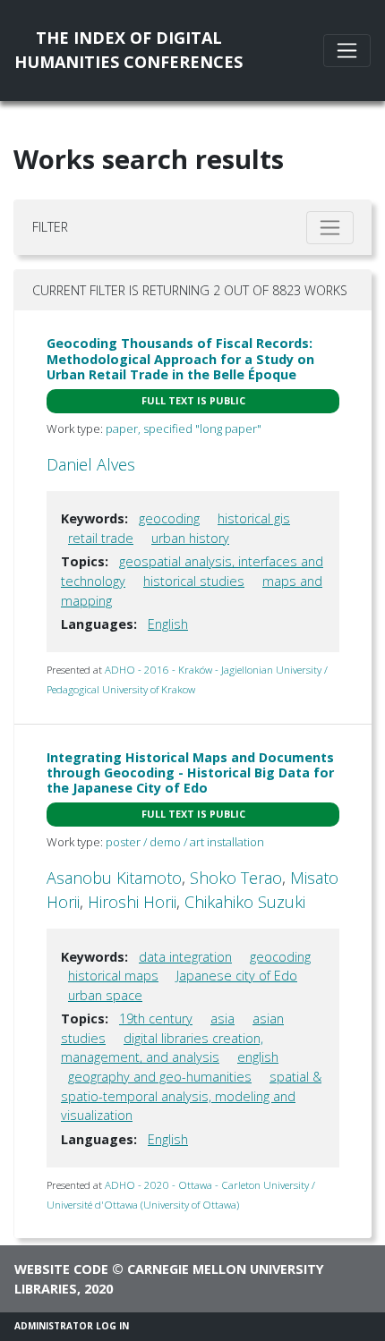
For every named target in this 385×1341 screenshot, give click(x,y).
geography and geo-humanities (160, 1076)
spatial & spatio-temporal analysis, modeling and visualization (191, 1096)
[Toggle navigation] (347, 50)
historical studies (193, 581)
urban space (105, 995)
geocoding (169, 518)
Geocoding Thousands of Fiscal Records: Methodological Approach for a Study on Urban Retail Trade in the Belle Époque (180, 359)
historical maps (113, 975)
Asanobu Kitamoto (114, 877)
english (257, 1056)
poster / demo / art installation (185, 842)
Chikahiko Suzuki (244, 901)
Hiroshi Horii (132, 901)
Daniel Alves (91, 464)
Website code (61, 1268)
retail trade (100, 538)
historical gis (254, 518)
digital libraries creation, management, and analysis (162, 1048)
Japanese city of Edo (236, 975)
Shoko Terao (236, 877)
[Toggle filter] (330, 227)
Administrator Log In (71, 1326)
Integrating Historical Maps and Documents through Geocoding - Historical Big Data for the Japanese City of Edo (190, 773)
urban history (190, 538)
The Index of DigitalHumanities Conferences (128, 49)
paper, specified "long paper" (183, 428)
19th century (155, 1018)
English (168, 623)
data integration (185, 956)
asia (222, 1018)
